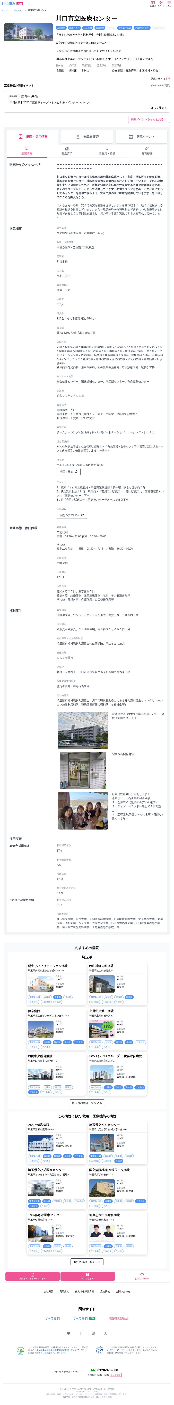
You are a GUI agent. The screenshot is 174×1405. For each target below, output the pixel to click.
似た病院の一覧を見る (87, 1262)
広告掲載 (105, 1291)
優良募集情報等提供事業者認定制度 (52, 1350)
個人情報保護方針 (84, 1291)
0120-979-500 (107, 1370)
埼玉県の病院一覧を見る (87, 1103)
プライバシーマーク (119, 1350)
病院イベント (145, 136)
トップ (4, 10)
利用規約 (64, 1291)
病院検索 (18, 10)
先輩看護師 (91, 136)
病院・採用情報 (37, 136)
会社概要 (48, 1291)
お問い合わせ (123, 1291)
